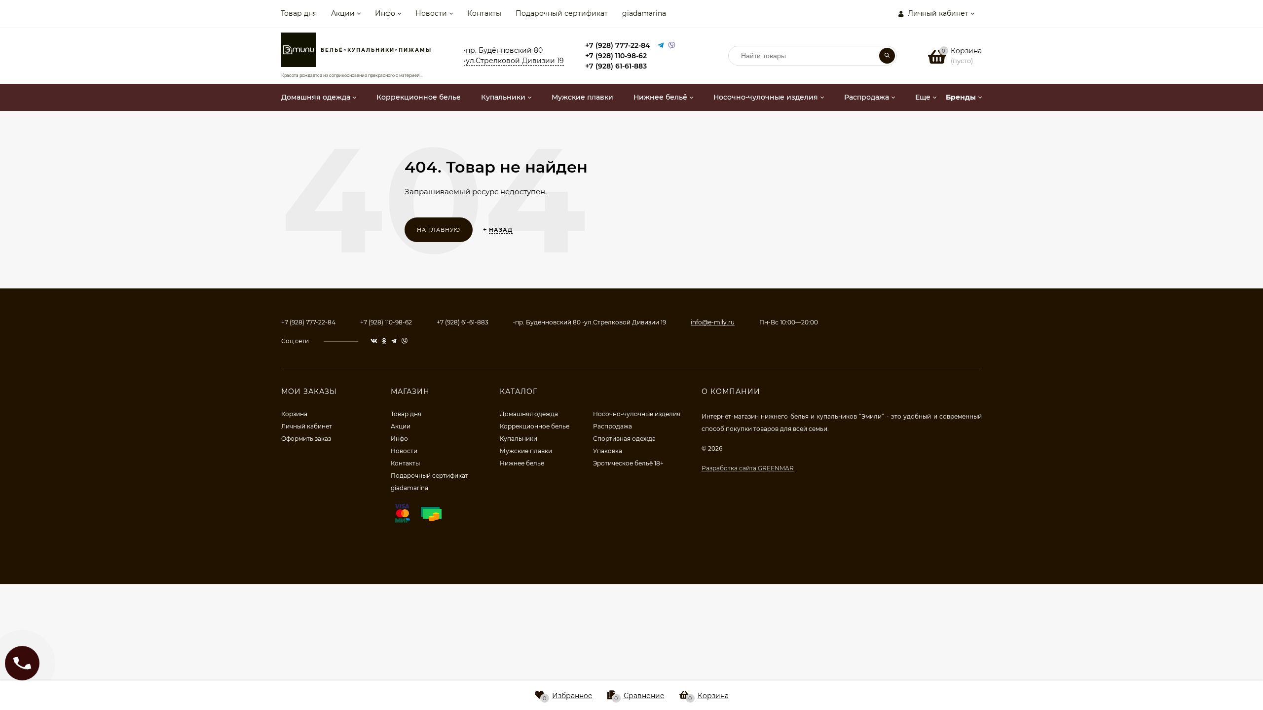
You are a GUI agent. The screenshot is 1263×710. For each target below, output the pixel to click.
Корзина (294, 414)
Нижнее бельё (522, 463)
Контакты (484, 13)
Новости (431, 13)
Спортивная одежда (624, 438)
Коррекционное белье (534, 426)
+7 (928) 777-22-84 (617, 45)
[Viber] (672, 45)
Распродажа (612, 426)
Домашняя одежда (529, 414)
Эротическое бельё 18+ (628, 463)
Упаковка (607, 451)
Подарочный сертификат (562, 13)
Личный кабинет (306, 426)
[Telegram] (661, 45)
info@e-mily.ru (713, 322)
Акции (343, 13)
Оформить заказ (306, 438)
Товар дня (299, 13)
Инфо (385, 13)
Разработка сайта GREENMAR (748, 468)
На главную (438, 229)
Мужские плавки (526, 451)
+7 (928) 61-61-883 (616, 66)
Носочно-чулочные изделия (636, 414)
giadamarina (644, 13)
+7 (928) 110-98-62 (616, 55)
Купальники (518, 438)
